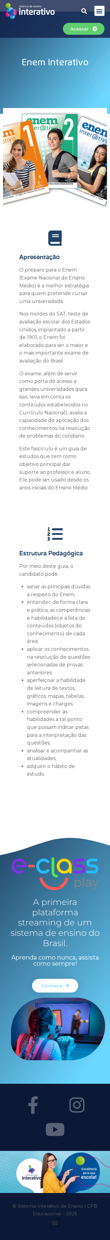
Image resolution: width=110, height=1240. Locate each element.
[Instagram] (77, 1105)
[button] (84, 11)
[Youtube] (55, 1129)
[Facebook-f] (33, 1105)
